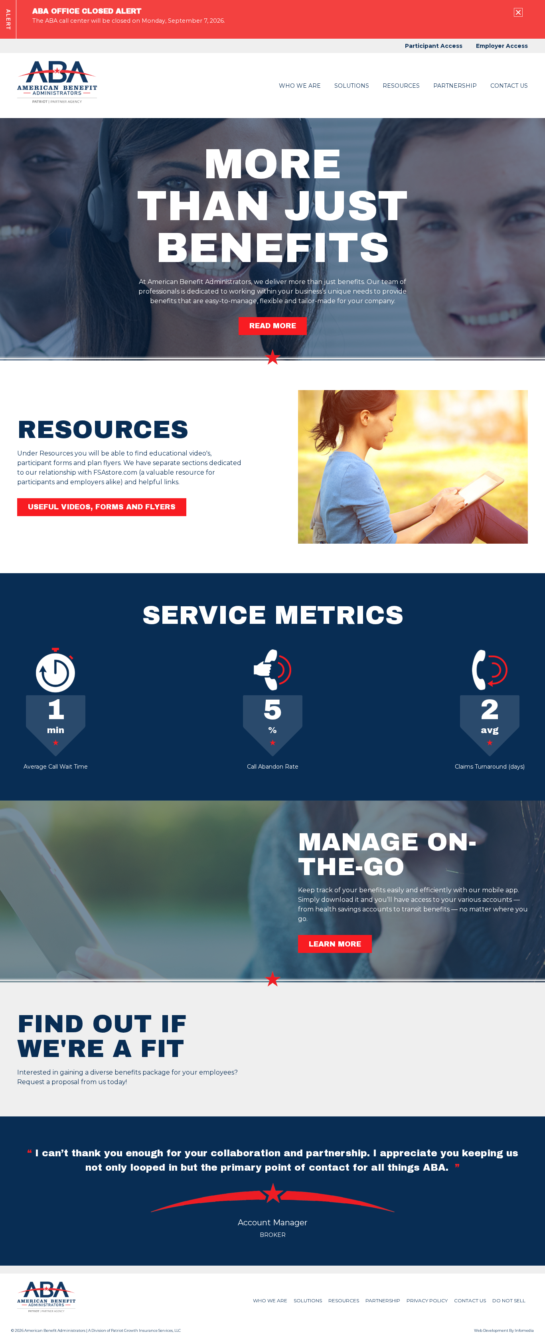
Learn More (335, 944)
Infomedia (524, 1330)
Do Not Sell (508, 1301)
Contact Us (509, 85)
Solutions (308, 1301)
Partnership (455, 85)
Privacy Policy (427, 1301)
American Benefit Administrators (54, 1330)
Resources (401, 85)
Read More (272, 326)
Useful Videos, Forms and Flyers (102, 507)
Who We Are (300, 85)
